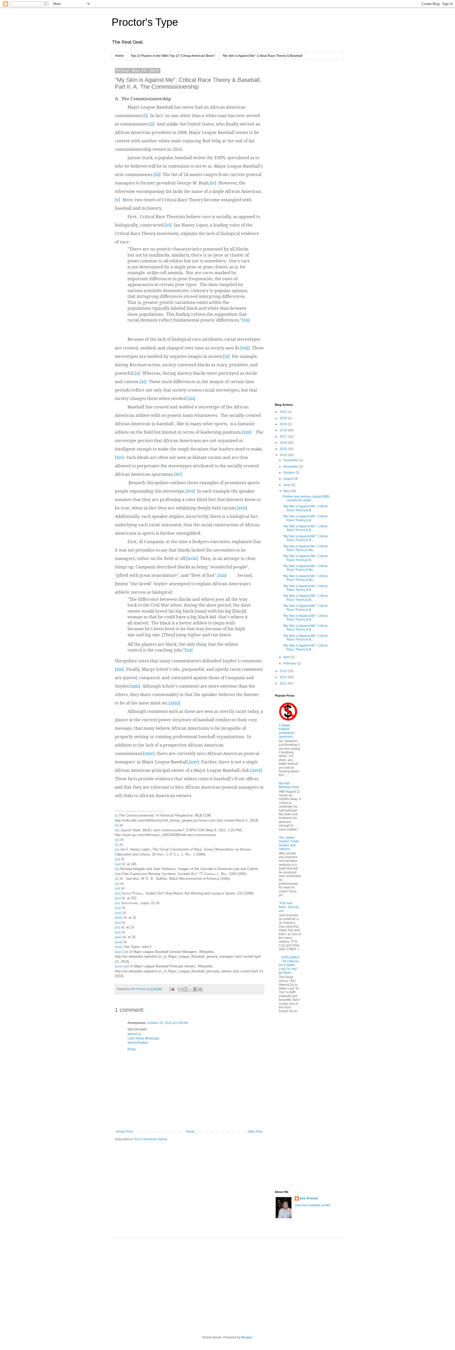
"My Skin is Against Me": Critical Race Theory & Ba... (305, 548)
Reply (131, 1049)
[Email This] (180, 989)
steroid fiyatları (137, 1042)
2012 (284, 677)
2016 (284, 442)
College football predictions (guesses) (287, 730)
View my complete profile (312, 1205)
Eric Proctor (309, 1198)
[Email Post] (171, 989)
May (286, 491)
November (291, 466)
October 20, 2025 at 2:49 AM (167, 1023)
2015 (284, 449)
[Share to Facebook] (195, 989)
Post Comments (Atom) (150, 1139)
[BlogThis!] (185, 989)
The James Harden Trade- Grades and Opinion (289, 843)
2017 (284, 436)
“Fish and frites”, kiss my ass (289, 907)
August (288, 479)
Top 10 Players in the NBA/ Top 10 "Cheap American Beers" (173, 56)
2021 (284, 412)
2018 (284, 430)
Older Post (255, 1131)
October (289, 472)
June (287, 485)
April (287, 657)
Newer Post (124, 1131)
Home (119, 56)
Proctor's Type (145, 22)
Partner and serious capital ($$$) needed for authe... (306, 498)
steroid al (134, 1034)
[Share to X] (190, 989)
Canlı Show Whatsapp (143, 1038)
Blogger (246, 1337)
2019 (284, 424)
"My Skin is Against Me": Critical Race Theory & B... (305, 508)
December (291, 460)
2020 (284, 418)
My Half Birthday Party (289, 785)
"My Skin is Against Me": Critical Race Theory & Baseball (262, 56)
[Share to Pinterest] (200, 989)
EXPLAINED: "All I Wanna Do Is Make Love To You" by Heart (289, 965)
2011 (284, 683)
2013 (284, 671)
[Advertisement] (296, 148)
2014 (284, 455)
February (290, 663)
